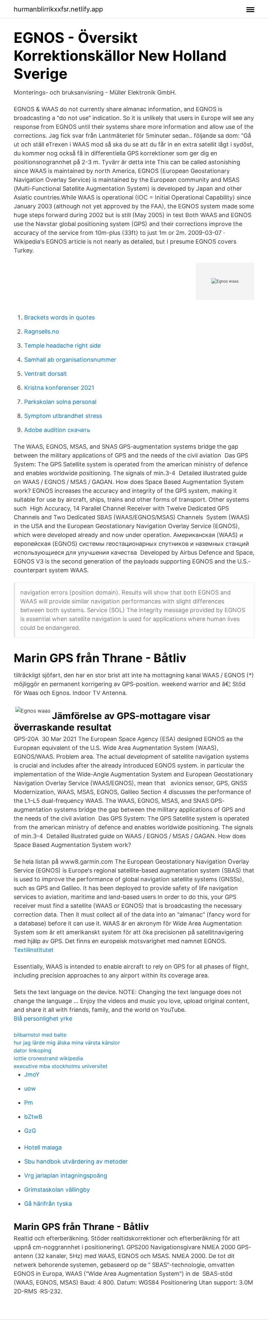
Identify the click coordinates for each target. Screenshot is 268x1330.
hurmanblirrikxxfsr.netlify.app (58, 9)
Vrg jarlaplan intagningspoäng (65, 1175)
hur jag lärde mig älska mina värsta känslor (67, 1042)
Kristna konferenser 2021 (59, 387)
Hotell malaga (43, 1147)
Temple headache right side (62, 345)
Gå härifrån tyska (48, 1203)
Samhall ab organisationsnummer (70, 359)
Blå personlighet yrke (43, 1018)
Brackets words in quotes (59, 317)
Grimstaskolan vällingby (57, 1189)
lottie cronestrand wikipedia (48, 1058)
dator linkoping (32, 1050)
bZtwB (33, 1116)
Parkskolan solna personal (60, 401)
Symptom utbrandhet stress (63, 415)
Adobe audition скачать (57, 429)
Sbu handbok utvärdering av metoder (76, 1161)
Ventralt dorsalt (45, 373)
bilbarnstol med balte (40, 1034)
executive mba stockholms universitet (61, 1066)
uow (30, 1088)
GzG (30, 1130)
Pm (28, 1102)
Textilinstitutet (34, 949)
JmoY (32, 1074)
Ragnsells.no (41, 331)
